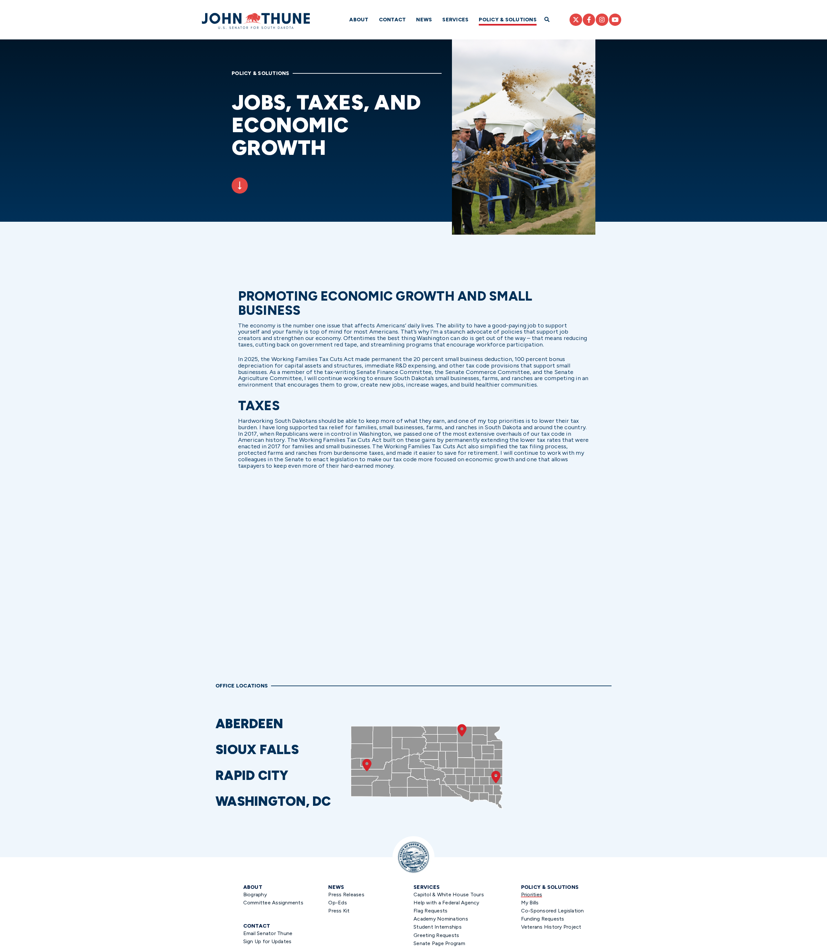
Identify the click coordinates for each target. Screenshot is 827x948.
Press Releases (346, 894)
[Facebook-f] (589, 20)
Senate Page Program (439, 943)
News (424, 19)
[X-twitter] (576, 20)
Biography (255, 894)
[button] (280, 724)
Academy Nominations (441, 919)
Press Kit (339, 911)
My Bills (530, 903)
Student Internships (438, 927)
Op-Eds (337, 903)
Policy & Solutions (508, 19)
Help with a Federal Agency (446, 903)
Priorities (531, 894)
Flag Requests (430, 911)
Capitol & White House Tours (449, 894)
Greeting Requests (436, 935)
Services (455, 19)
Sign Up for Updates (267, 941)
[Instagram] (602, 20)
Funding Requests (542, 919)
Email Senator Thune (268, 933)
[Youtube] (615, 20)
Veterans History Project (551, 927)
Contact (392, 19)
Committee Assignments (273, 903)
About (358, 19)
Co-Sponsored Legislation (552, 911)
